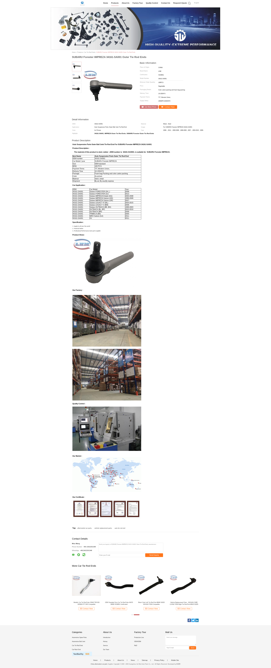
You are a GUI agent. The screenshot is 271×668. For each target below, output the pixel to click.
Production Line (139, 637)
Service (105, 645)
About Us (125, 3)
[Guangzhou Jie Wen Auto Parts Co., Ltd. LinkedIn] (197, 620)
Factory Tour (138, 3)
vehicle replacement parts (103, 528)
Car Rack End (76, 649)
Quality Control (152, 3)
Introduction (106, 637)
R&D (135, 645)
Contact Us (165, 3)
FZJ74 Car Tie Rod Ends (86, 602)
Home (105, 3)
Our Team (106, 649)
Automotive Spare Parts (79, 637)
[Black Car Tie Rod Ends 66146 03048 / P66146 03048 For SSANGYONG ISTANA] (183, 585)
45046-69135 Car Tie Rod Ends (151, 602)
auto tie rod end (120, 528)
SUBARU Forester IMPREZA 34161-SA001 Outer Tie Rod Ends (115, 52)
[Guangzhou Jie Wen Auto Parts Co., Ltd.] (82, 4)
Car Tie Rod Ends (77, 645)
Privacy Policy (159, 660)
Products (115, 3)
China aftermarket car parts (99, 664)
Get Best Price (150, 107)
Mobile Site (175, 660)
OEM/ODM (137, 641)
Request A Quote (180, 3)
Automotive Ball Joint (78, 641)
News (133, 660)
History (105, 641)
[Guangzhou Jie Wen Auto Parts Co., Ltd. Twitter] (193, 620)
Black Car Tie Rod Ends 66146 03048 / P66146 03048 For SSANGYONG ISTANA (184, 603)
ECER (178, 664)
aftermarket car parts (84, 528)
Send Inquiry (154, 555)
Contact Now (169, 107)
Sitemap (144, 660)
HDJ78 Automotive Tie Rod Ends (119, 602)
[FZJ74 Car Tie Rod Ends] (86, 585)
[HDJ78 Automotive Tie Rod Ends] (118, 585)
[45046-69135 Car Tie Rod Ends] (151, 585)
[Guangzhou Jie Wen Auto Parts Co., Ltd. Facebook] (189, 620)
